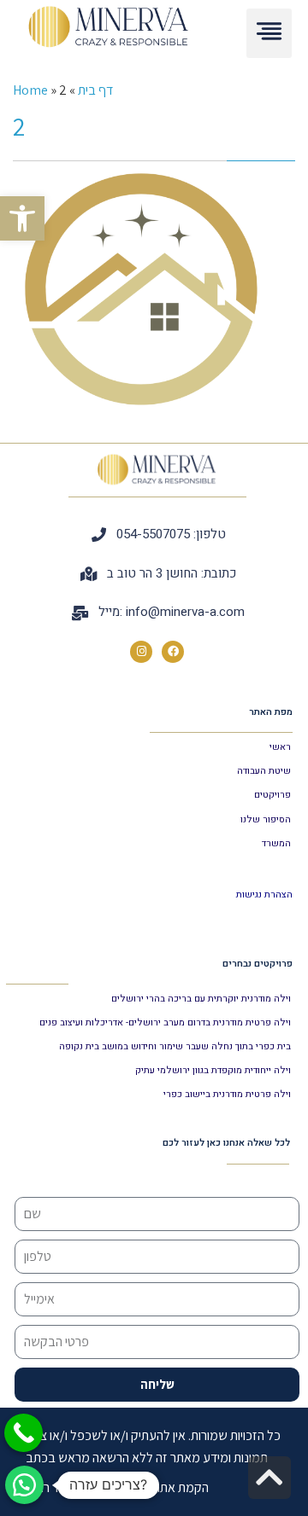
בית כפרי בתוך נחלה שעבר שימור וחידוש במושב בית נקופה (175, 1046)
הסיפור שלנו (265, 819)
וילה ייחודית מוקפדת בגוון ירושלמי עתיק (213, 1070)
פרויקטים (272, 794)
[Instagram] (141, 652)
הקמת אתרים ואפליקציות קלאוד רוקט (117, 1487)
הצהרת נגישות (264, 894)
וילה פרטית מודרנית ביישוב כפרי (227, 1094)
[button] (22, 218)
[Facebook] (173, 652)
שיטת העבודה (264, 771)
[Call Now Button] (23, 1433)
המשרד (276, 843)
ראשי (280, 747)
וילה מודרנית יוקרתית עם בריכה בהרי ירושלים (201, 998)
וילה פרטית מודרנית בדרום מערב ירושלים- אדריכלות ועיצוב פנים (165, 1022)
